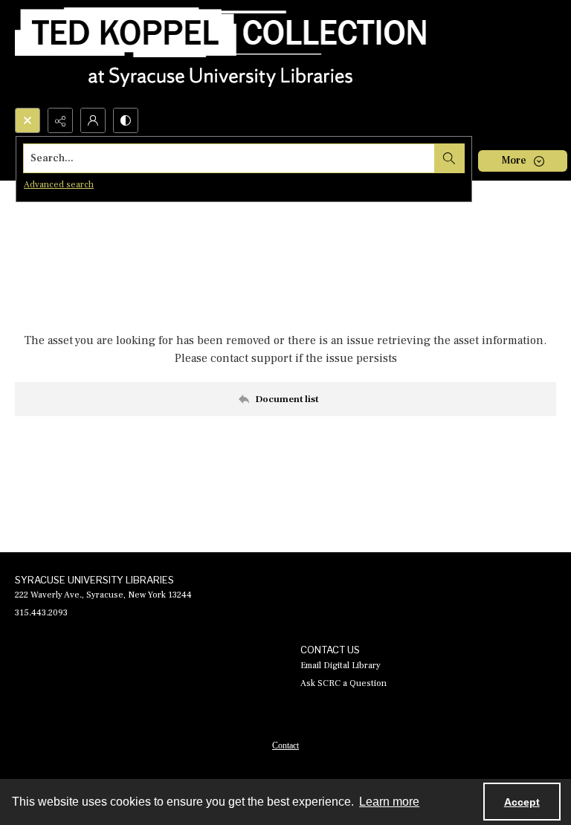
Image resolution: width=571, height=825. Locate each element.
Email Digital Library (340, 665)
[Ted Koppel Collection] (221, 53)
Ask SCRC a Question (343, 683)
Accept (522, 802)
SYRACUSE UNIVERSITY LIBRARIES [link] (94, 580)
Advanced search (59, 184)
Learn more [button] (389, 801)
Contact (285, 745)
